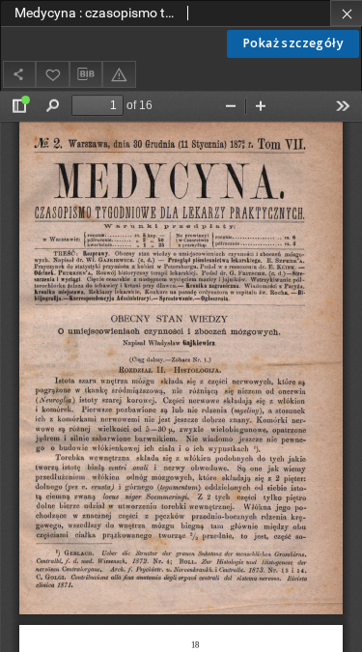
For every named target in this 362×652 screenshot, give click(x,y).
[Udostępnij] (19, 74)
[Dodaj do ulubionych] (52, 74)
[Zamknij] (346, 13)
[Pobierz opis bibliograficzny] (86, 74)
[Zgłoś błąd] (118, 74)
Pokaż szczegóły (293, 43)
